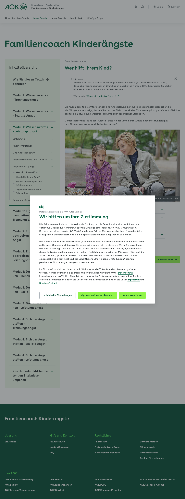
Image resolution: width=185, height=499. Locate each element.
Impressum (133, 280)
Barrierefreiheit (48, 283)
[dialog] (92, 249)
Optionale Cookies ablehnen (97, 295)
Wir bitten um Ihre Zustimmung (73, 217)
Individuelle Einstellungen (57, 295)
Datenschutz (125, 273)
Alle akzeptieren (132, 295)
